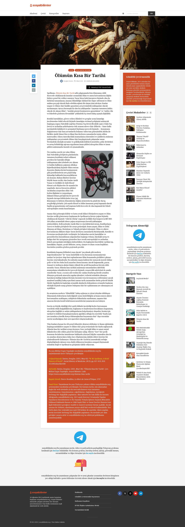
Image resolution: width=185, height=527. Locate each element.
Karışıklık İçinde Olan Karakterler (142, 354)
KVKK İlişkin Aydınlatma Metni (87, 505)
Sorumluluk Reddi (82, 510)
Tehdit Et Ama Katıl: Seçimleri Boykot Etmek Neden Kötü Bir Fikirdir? (143, 376)
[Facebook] (120, 493)
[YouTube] (135, 493)
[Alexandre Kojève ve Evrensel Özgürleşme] (130, 156)
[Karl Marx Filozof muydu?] (130, 190)
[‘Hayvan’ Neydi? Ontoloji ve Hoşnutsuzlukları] (130, 138)
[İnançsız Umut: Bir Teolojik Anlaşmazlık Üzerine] (130, 181)
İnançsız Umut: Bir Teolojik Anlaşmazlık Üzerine (144, 181)
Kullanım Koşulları (82, 501)
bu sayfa (90, 453)
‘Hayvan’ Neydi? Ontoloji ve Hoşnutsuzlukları (142, 138)
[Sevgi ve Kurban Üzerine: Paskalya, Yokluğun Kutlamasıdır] (130, 128)
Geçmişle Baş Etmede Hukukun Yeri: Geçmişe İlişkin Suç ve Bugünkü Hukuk (144, 346)
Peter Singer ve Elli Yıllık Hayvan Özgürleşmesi (143, 164)
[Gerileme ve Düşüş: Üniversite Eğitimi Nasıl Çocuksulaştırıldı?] (130, 364)
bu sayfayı (134, 101)
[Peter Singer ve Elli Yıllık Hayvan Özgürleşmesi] (130, 164)
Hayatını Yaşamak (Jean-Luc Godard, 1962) (143, 173)
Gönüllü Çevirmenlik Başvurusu (87, 497)
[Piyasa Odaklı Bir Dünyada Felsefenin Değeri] (130, 198)
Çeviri (43, 13)
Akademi (33, 13)
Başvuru (66, 13)
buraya (56, 450)
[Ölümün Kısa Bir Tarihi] (130, 321)
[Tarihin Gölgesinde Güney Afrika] (130, 119)
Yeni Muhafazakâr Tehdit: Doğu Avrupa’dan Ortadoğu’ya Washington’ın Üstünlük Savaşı (143, 333)
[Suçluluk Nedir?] (130, 280)
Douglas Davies (68, 81)
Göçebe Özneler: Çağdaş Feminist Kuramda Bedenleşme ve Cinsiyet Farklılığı (143, 302)
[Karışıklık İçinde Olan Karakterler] (130, 355)
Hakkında (78, 492)
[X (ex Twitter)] (125, 493)
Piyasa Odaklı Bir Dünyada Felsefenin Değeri (143, 198)
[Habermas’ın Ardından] (130, 147)
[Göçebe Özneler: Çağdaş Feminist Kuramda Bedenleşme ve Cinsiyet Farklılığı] (130, 300)
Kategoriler (54, 13)
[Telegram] (141, 493)
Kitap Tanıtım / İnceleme (83, 70)
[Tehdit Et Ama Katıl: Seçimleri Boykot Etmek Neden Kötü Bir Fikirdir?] (130, 375)
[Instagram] (130, 493)
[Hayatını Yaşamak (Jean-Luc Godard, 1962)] (130, 173)
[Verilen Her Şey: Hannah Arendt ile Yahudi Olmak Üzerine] (130, 289)
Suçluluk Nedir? (142, 278)
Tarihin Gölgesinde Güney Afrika (143, 118)
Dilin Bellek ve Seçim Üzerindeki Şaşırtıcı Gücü (143, 313)
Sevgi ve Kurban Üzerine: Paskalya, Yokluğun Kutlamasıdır (143, 129)
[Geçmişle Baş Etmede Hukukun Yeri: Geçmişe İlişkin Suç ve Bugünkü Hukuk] (130, 345)
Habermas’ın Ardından (141, 146)
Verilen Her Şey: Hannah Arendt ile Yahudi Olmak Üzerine (143, 290)
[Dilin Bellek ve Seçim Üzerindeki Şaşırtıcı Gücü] (130, 313)
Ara (151, 13)
